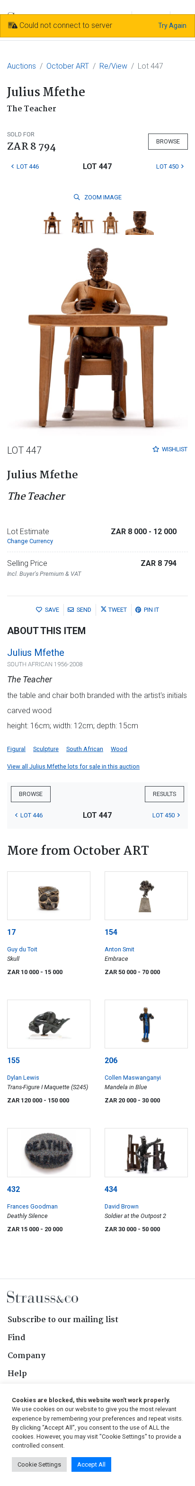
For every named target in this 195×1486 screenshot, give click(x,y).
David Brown (122, 1206)
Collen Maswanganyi (133, 1077)
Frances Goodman (32, 1206)
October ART (67, 66)
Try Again (172, 25)
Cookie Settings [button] (39, 1464)
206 (111, 1060)
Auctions (21, 66)
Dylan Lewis (23, 1077)
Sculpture (46, 748)
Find (17, 1338)
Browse (168, 141)
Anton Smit (119, 949)
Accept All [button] (91, 1464)
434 (111, 1189)
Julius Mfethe (35, 652)
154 (111, 932)
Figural (16, 748)
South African (84, 748)
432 (13, 1189)
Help (17, 1374)
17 (11, 932)
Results (164, 793)
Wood (119, 748)
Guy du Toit (22, 949)
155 (13, 1060)
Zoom (102, 197)
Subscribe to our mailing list (63, 1320)
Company (26, 1356)
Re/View (113, 66)
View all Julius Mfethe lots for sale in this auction (73, 766)
